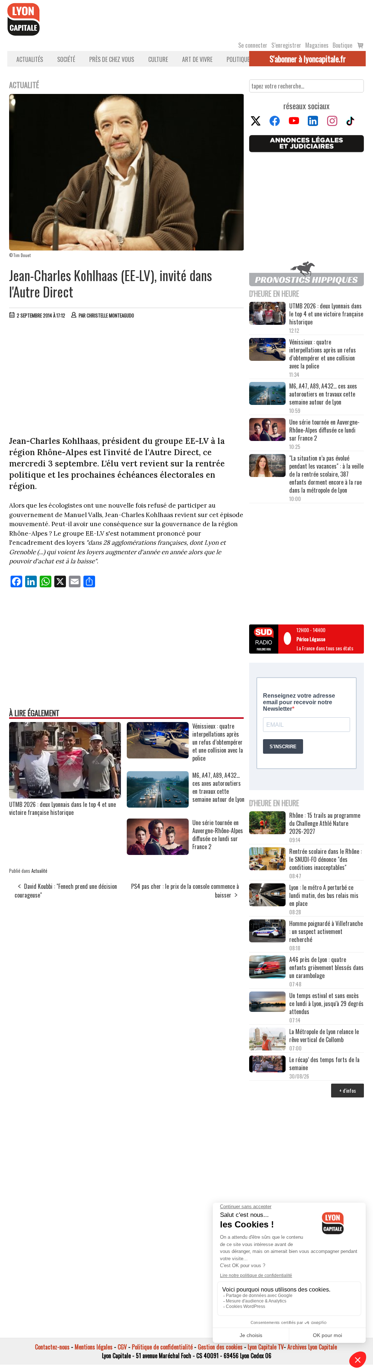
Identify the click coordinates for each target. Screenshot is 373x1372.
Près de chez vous (111, 59)
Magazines (317, 45)
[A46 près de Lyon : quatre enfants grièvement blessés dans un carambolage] (267, 967)
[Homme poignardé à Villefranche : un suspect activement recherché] (267, 931)
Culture (158, 59)
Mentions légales (94, 1347)
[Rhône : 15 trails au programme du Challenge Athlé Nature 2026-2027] (267, 823)
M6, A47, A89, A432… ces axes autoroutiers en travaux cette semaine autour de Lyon (323, 394)
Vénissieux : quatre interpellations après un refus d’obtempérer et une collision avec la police (322, 354)
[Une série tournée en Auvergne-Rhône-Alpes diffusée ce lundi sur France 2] (158, 852)
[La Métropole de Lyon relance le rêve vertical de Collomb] (267, 1040)
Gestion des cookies (220, 1347)
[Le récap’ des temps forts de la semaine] (267, 1065)
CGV (122, 1347)
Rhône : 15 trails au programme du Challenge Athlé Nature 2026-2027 (324, 823)
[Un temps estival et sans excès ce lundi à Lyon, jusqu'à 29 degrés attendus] (267, 1002)
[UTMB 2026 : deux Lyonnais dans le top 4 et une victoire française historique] (65, 796)
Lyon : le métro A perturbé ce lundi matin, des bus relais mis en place (323, 895)
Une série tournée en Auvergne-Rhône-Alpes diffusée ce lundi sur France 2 (324, 430)
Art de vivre (197, 59)
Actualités (29, 59)
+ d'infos (347, 1090)
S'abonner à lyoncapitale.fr (308, 58)
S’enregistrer (286, 45)
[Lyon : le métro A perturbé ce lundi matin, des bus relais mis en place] (267, 895)
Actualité (39, 870)
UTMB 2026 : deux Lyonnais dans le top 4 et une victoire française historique (62, 808)
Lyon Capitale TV (266, 1347)
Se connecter (252, 45)
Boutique (342, 45)
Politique (238, 59)
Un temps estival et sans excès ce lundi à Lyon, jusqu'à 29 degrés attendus (326, 1003)
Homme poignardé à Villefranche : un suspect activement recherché (326, 931)
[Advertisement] (126, 379)
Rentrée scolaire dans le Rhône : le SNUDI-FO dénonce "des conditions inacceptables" (325, 859)
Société (66, 59)
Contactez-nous (52, 1347)
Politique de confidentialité (162, 1347)
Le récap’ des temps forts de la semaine (324, 1064)
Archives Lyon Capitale (312, 1347)
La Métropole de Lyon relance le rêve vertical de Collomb (324, 1036)
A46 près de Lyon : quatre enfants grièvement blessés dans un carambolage (326, 967)
